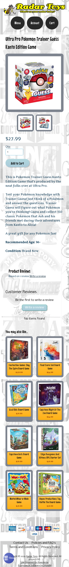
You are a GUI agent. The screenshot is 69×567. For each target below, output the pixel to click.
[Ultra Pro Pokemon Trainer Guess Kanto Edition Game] (25, 123)
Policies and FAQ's (44, 543)
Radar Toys (32, 556)
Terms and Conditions (23, 547)
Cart (51, 23)
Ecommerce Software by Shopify (34, 566)
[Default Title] (34, 83)
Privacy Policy (50, 547)
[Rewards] (9, 558)
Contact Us (20, 543)
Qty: (7, 147)
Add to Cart (17, 163)
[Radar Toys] (34, 14)
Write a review (38, 276)
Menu (18, 23)
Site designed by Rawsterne (34, 562)
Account (35, 23)
